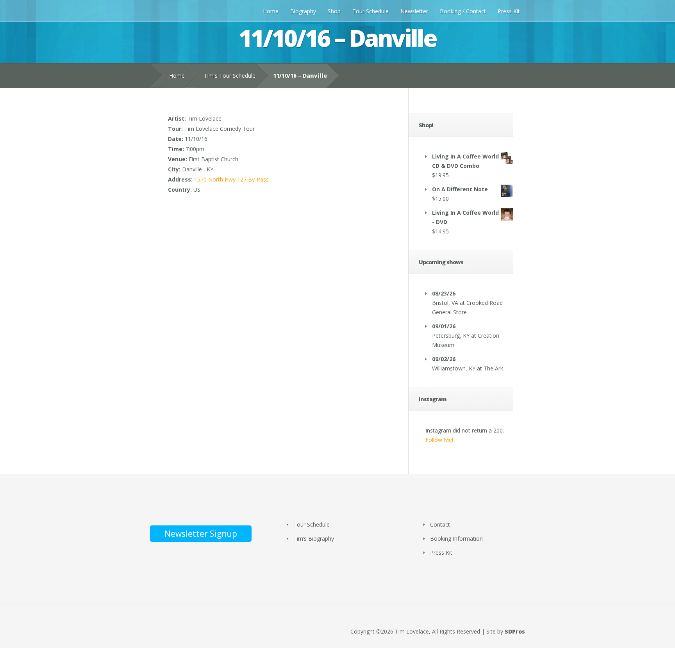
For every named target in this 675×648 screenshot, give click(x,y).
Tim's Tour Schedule (229, 75)
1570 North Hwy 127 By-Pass (231, 179)
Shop (334, 11)
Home (271, 11)
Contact (440, 524)
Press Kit (509, 11)
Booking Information (456, 538)
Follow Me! (439, 439)
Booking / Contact (463, 11)
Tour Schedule (370, 11)
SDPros (515, 631)
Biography (303, 11)
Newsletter (414, 11)
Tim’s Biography (313, 538)
